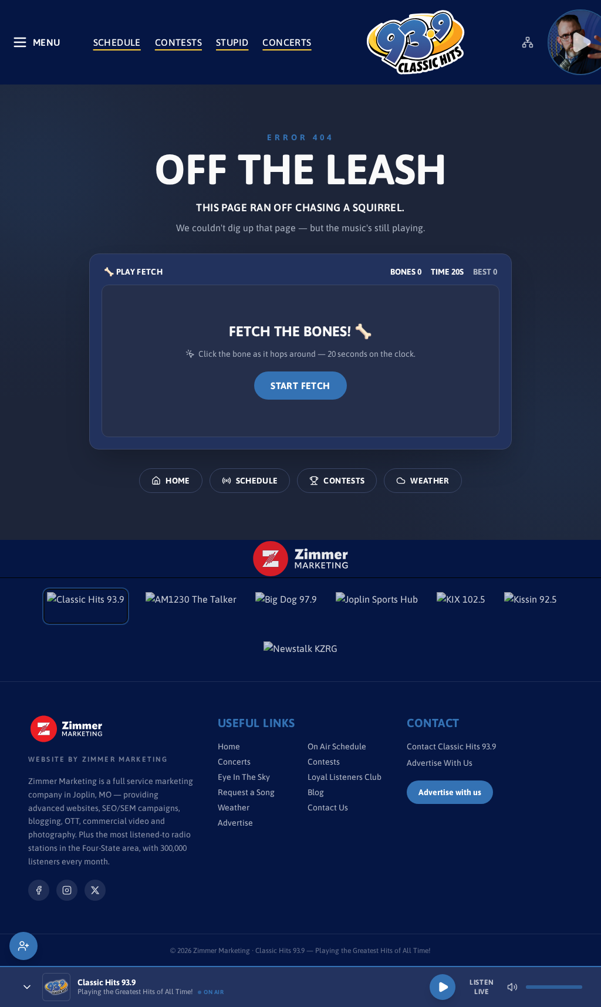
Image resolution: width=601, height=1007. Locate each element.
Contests (178, 42)
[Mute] (512, 987)
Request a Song (246, 792)
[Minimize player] (27, 987)
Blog (316, 792)
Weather (429, 480)
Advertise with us (449, 792)
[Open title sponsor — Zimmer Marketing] (301, 558)
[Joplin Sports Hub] (377, 606)
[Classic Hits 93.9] (415, 42)
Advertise (235, 822)
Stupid (232, 42)
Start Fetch (300, 385)
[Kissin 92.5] (530, 606)
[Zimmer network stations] (527, 42)
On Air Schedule (337, 746)
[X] (95, 890)
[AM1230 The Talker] (191, 606)
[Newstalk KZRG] (300, 655)
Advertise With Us (439, 763)
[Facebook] (38, 890)
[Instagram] (66, 890)
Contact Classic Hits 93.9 (451, 746)
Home (178, 480)
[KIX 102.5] (461, 606)
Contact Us (328, 807)
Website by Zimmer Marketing (98, 759)
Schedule (117, 42)
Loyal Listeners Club (344, 777)
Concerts (286, 42)
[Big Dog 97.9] (286, 606)
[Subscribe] (23, 946)
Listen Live (482, 987)
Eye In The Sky (244, 777)
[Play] (442, 987)
